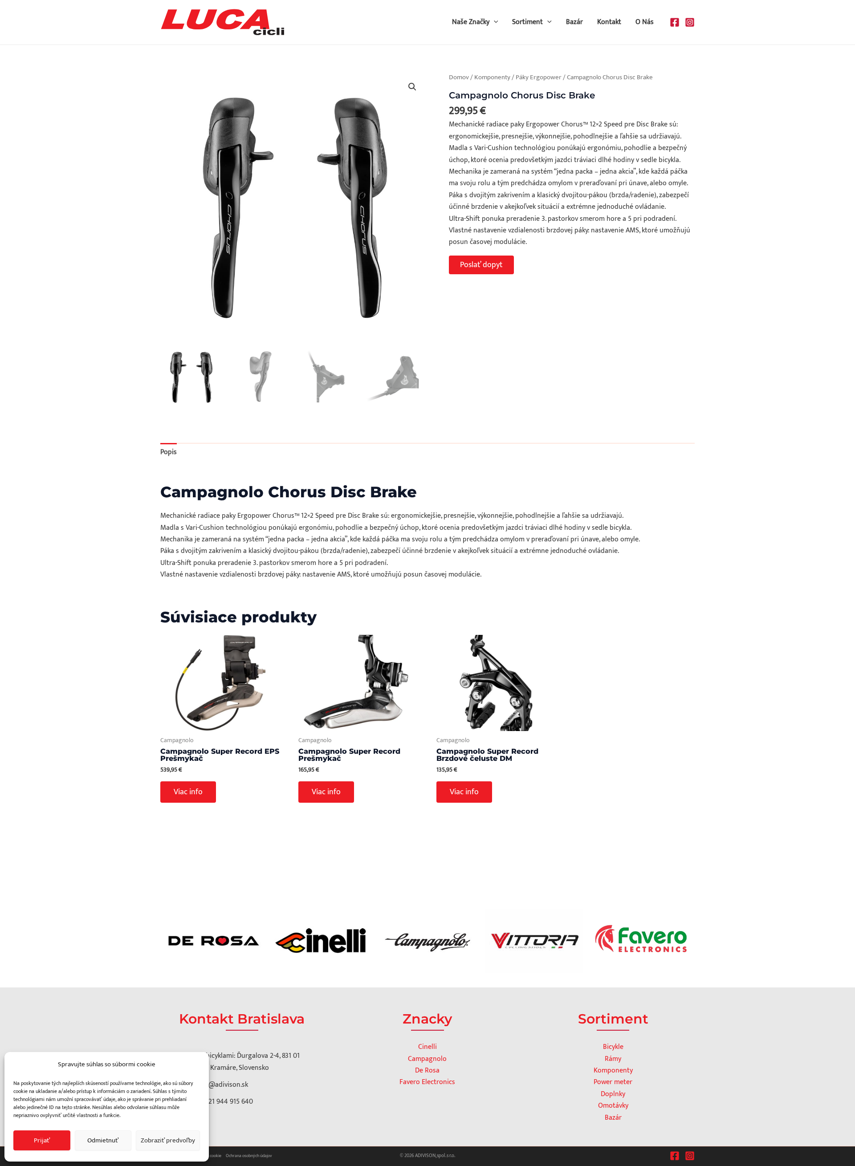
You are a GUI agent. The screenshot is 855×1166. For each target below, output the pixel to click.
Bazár (574, 22)
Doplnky (613, 1094)
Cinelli (427, 1047)
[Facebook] (675, 22)
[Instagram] (690, 22)
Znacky (427, 1019)
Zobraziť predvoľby (168, 1140)
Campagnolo (427, 1059)
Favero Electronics (427, 1082)
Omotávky (613, 1106)
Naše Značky (470, 22)
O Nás (644, 22)
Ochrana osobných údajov (249, 1155)
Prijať (42, 1140)
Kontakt (609, 22)
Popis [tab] (168, 452)
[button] (493, 22)
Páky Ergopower (539, 77)
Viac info (188, 792)
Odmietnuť (102, 1140)
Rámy (613, 1059)
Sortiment (527, 22)
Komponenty (492, 77)
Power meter (613, 1082)
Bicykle (613, 1047)
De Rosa (427, 1070)
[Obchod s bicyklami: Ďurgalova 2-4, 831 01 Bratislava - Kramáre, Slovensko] (234, 1062)
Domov (459, 77)
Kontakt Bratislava (242, 1019)
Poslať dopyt (481, 265)
